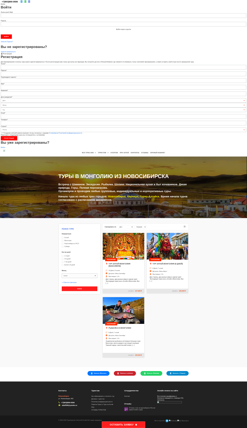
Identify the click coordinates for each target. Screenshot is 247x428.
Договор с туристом (97, 399)
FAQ (92, 407)
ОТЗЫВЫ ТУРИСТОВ (98, 410)
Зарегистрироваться (8, 52)
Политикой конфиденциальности (70, 133)
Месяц (64, 270)
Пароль (3, 21)
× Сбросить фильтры (69, 282)
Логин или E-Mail (7, 12)
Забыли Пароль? (7, 41)
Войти (3, 147)
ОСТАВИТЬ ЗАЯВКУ (122, 424)
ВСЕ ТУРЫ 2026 (88, 152)
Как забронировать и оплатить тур (102, 396)
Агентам (114, 152)
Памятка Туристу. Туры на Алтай (102, 404)
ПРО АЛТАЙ (124, 152)
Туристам (102, 152)
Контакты (135, 152)
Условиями (53, 133)
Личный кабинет (157, 152)
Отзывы (144, 152)
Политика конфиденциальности (102, 401)
